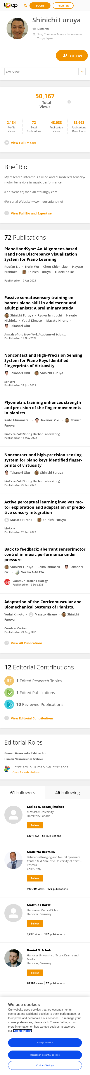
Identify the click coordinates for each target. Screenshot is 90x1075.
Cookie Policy (22, 1030)
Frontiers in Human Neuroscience (40, 767)
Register (63, 5)
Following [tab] (67, 792)
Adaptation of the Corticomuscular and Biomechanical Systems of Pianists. (42, 604)
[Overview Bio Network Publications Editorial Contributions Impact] (45, 71)
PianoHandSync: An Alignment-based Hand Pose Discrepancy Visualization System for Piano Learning (40, 254)
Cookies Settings (45, 1065)
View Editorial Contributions (32, 718)
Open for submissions (26, 772)
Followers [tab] (22, 792)
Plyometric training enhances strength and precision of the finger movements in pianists (42, 407)
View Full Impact (23, 143)
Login (40, 5)
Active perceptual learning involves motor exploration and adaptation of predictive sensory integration (44, 507)
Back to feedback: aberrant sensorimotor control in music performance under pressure (44, 554)
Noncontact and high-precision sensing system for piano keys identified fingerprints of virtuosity (43, 460)
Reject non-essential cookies (45, 1055)
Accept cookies (45, 1042)
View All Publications (26, 643)
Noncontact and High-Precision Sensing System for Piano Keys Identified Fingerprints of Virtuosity (43, 360)
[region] (45, 1036)
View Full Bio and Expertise (31, 213)
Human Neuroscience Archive (23, 759)
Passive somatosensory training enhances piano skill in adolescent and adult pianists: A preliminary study (40, 303)
